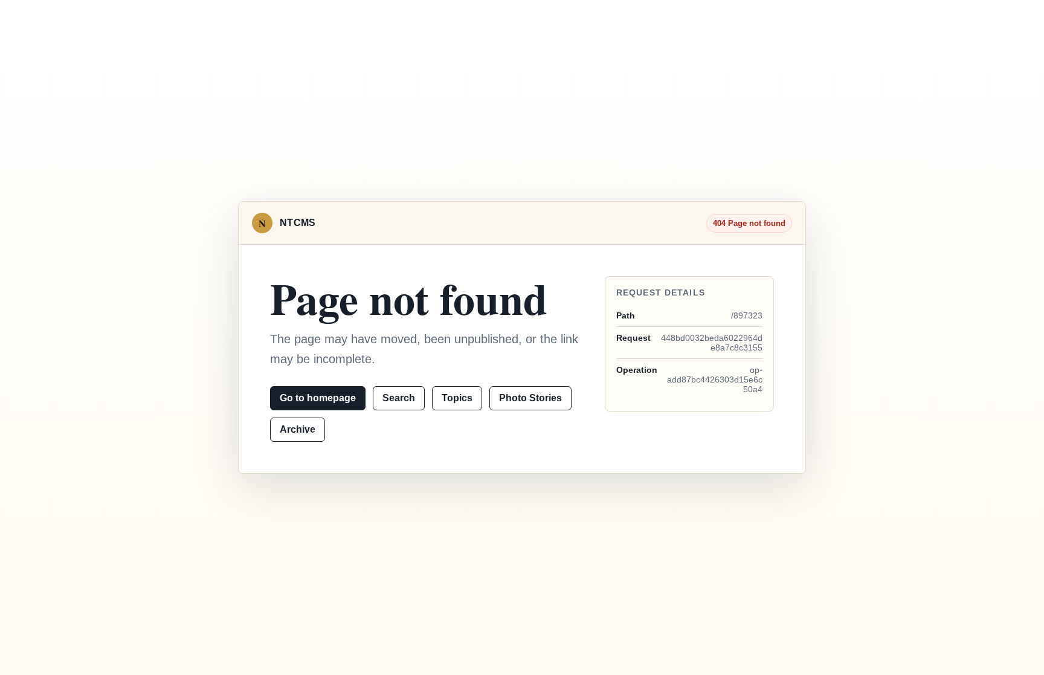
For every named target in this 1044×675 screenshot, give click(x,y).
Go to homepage (318, 398)
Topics (457, 398)
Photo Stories (530, 398)
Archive (297, 429)
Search (398, 398)
